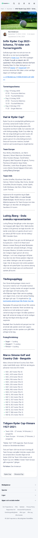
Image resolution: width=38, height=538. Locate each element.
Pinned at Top (18, 474)
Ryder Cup (7, 474)
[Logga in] (24, 3)
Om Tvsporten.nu (8, 507)
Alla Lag (30, 512)
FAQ (16, 507)
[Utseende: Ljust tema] (29, 3)
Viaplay (12, 68)
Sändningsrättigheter (11, 512)
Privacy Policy (30, 507)
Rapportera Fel (10, 509)
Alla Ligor (22, 512)
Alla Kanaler (19, 515)
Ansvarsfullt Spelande (24, 509)
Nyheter (9, 9)
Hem (2, 9)
